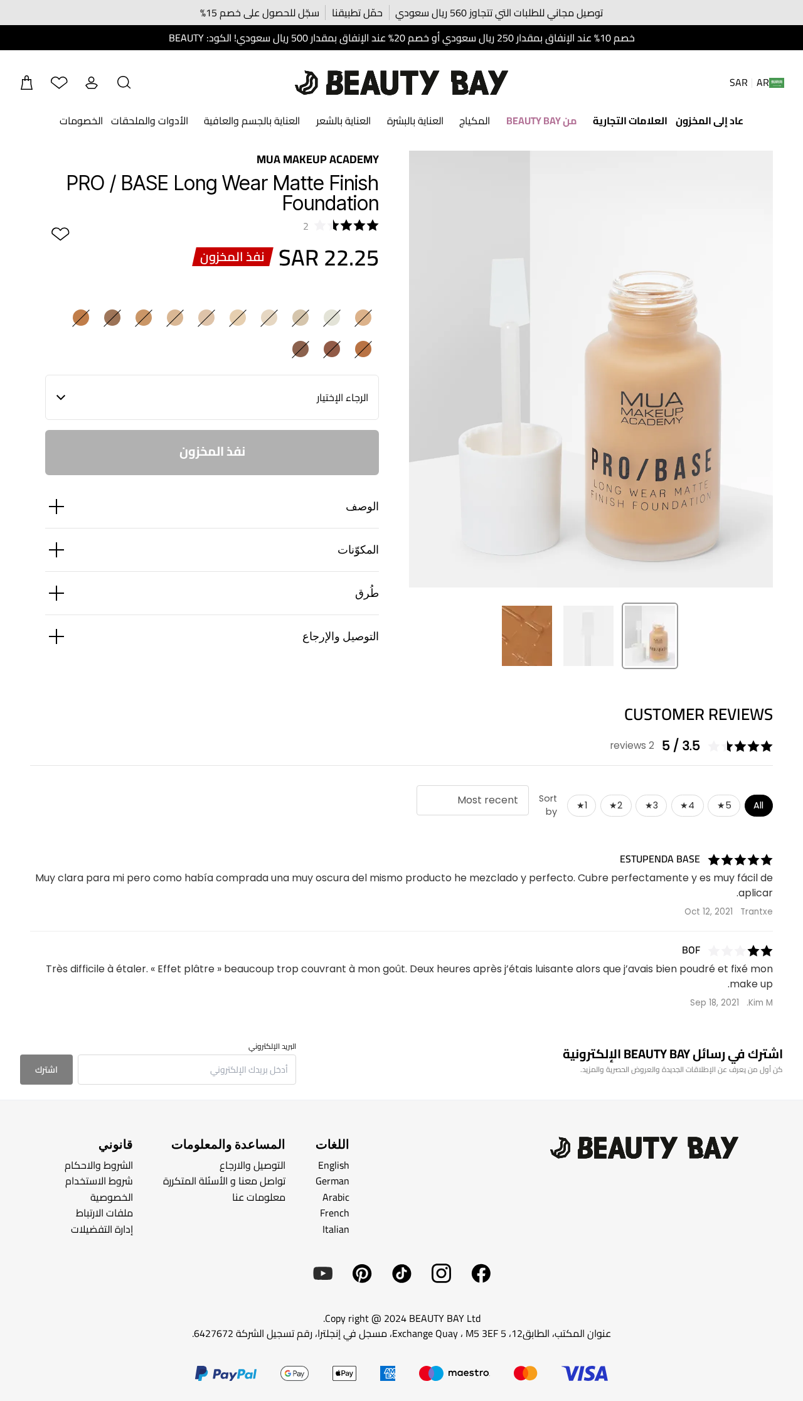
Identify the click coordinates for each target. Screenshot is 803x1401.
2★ (615, 805)
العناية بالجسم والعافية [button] (252, 120)
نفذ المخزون (212, 451)
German (332, 1181)
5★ (724, 805)
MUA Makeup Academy (318, 159)
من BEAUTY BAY (541, 120)
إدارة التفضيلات (102, 1229)
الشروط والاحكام (99, 1165)
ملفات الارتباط (104, 1213)
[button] (124, 83)
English (333, 1165)
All (758, 805)
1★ (582, 805)
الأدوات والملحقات (149, 120)
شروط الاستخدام (99, 1181)
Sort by (548, 805)
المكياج (474, 120)
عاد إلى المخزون (709, 120)
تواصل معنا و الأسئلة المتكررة (224, 1181)
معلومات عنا (258, 1197)
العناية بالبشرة (415, 120)
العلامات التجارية (630, 120)
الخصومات (81, 120)
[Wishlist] (59, 83)
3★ (651, 805)
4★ (687, 805)
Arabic (335, 1197)
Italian (335, 1229)
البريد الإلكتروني (272, 1046)
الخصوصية (111, 1197)
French (334, 1213)
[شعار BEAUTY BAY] (401, 82)
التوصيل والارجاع (252, 1165)
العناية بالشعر (343, 120)
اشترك (46, 1069)
